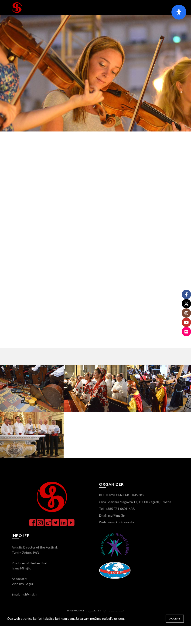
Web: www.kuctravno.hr (116, 522)
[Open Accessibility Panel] (178, 12)
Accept (174, 618)
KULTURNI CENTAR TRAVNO (121, 495)
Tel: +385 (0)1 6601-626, (117, 509)
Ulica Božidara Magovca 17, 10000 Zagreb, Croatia (135, 502)
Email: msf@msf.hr (112, 515)
